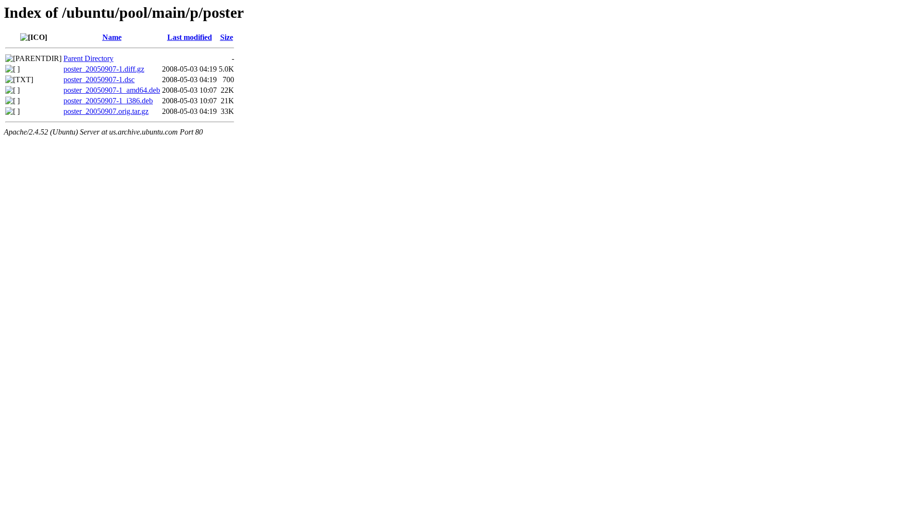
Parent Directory (88, 58)
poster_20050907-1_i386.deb (108, 101)
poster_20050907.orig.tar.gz (106, 111)
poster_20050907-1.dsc (99, 79)
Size (226, 37)
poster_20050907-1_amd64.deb (111, 90)
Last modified (189, 37)
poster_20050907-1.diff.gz (103, 69)
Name (112, 37)
